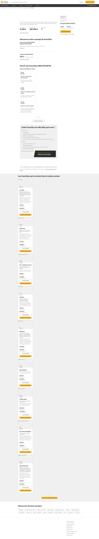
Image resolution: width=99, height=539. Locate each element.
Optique (45, 512)
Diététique (67, 509)
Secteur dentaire (70, 512)
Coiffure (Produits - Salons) (59, 509)
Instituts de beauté (21, 512)
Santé (65, 512)
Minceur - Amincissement (37, 512)
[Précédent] (37, 117)
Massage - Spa (29, 512)
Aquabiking (21, 509)
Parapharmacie (50, 512)
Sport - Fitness (77, 512)
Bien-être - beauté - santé (41, 509)
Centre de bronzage (50, 509)
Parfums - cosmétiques (58, 512)
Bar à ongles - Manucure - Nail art (30, 509)
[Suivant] (39, 117)
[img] (9, 5)
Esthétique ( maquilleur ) (75, 509)
